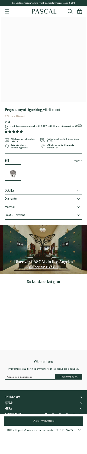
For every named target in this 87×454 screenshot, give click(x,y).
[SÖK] (70, 11)
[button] (14, 131)
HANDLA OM (12, 397)
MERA (8, 408)
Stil (43, 160)
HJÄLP (9, 402)
